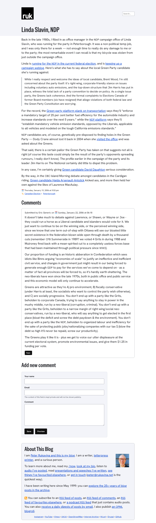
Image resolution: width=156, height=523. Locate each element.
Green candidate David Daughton (83, 169)
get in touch (78, 475)
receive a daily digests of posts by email (67, 507)
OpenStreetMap (75, 516)
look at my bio (86, 466)
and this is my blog (53, 455)
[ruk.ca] (78, 13)
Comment (29, 402)
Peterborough (49, 193)
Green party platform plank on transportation (76, 111)
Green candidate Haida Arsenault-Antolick (57, 180)
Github (118, 516)
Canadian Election (33, 193)
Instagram (38, 516)
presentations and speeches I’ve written (80, 470)
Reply (28, 353)
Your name (29, 376)
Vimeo (57, 516)
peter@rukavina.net (100, 475)
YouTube (48, 516)
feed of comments (101, 498)
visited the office (107, 139)
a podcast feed (79, 502)
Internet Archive (91, 516)
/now (72, 466)
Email (27, 387)
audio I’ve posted (35, 470)
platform (98, 119)
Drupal (111, 516)
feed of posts (70, 498)
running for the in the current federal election (64, 63)
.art (103, 516)
